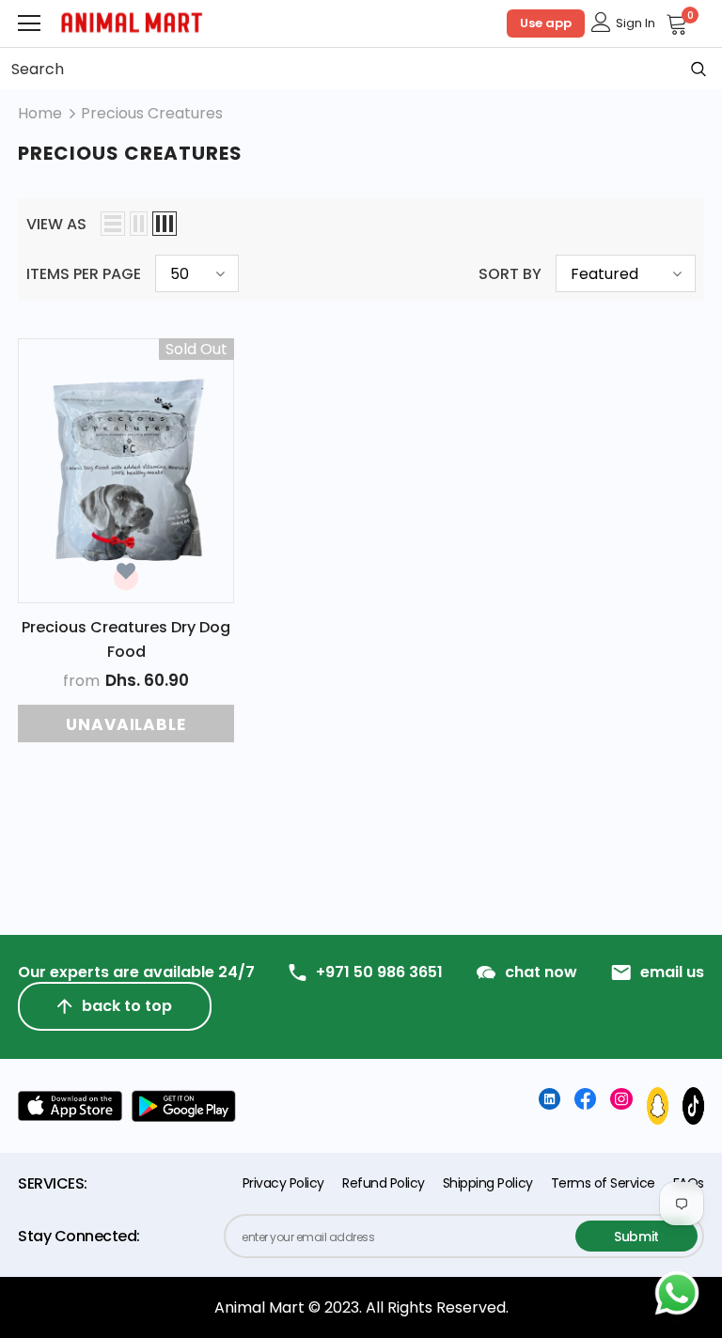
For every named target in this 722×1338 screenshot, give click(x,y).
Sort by (510, 274)
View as (56, 224)
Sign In (635, 23)
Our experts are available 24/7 (136, 972)
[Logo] (132, 23)
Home (40, 113)
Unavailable (125, 724)
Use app (546, 23)
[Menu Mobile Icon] (29, 23)
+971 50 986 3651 (379, 972)
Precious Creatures (152, 113)
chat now (541, 972)
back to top (127, 1006)
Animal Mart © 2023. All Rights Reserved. (361, 1307)
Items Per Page (83, 274)
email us (672, 972)
